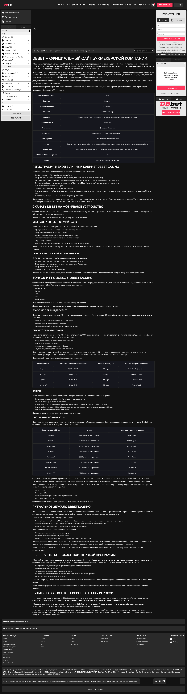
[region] (93, 28)
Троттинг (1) (9, 100)
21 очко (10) (9, 106)
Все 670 (4, 30)
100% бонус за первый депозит (171, 54)
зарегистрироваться (171, 39)
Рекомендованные (12, 12)
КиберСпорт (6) (10, 63)
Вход (179, 5)
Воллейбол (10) (10, 50)
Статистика (16, 114)
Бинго (128, 5)
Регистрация (164, 5)
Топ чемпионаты (11, 17)
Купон (163, 60)
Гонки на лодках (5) (12, 83)
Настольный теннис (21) (13, 53)
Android (165, 99)
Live (68, 5)
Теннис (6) (9, 40)
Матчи (45, 51)
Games (75, 5)
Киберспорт (117, 5)
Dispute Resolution (9, 663)
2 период (91, 51)
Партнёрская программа (11, 647)
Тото (42, 647)
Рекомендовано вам (56, 51)
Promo (92, 5)
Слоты (83, 5)
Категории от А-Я (8, 67)
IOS (180, 99)
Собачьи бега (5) (11, 96)
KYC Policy (6, 660)
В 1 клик (164, 20)
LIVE (9, 27)
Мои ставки (179, 60)
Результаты (16, 118)
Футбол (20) (9, 37)
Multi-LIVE (44, 641)
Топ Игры (8, 22)
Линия (61, 5)
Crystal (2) (8, 109)
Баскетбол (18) (10, 44)
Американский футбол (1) (14, 57)
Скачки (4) (8, 93)
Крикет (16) (9, 60)
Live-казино (103, 5)
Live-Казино (74, 644)
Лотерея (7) (9, 86)
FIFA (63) (8, 70)
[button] (34, 28)
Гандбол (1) (9, 80)
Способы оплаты (141, 639)
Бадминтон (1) (10, 76)
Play (3, 103)
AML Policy (6, 657)
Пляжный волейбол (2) (13, 90)
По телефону (178, 20)
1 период (84, 51)
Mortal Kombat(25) (11, 73)
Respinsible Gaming (9, 644)
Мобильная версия (142, 641)
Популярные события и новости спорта (20, 628)
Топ (3, 34)
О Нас (5, 639)
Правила (6, 641)
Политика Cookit (8, 652)
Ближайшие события (72, 51)
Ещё (136, 5)
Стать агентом (7, 649)
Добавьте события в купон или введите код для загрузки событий (171, 76)
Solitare (145, 5)
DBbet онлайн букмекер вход (15, 621)
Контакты (6, 655)
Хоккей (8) (8, 47)
